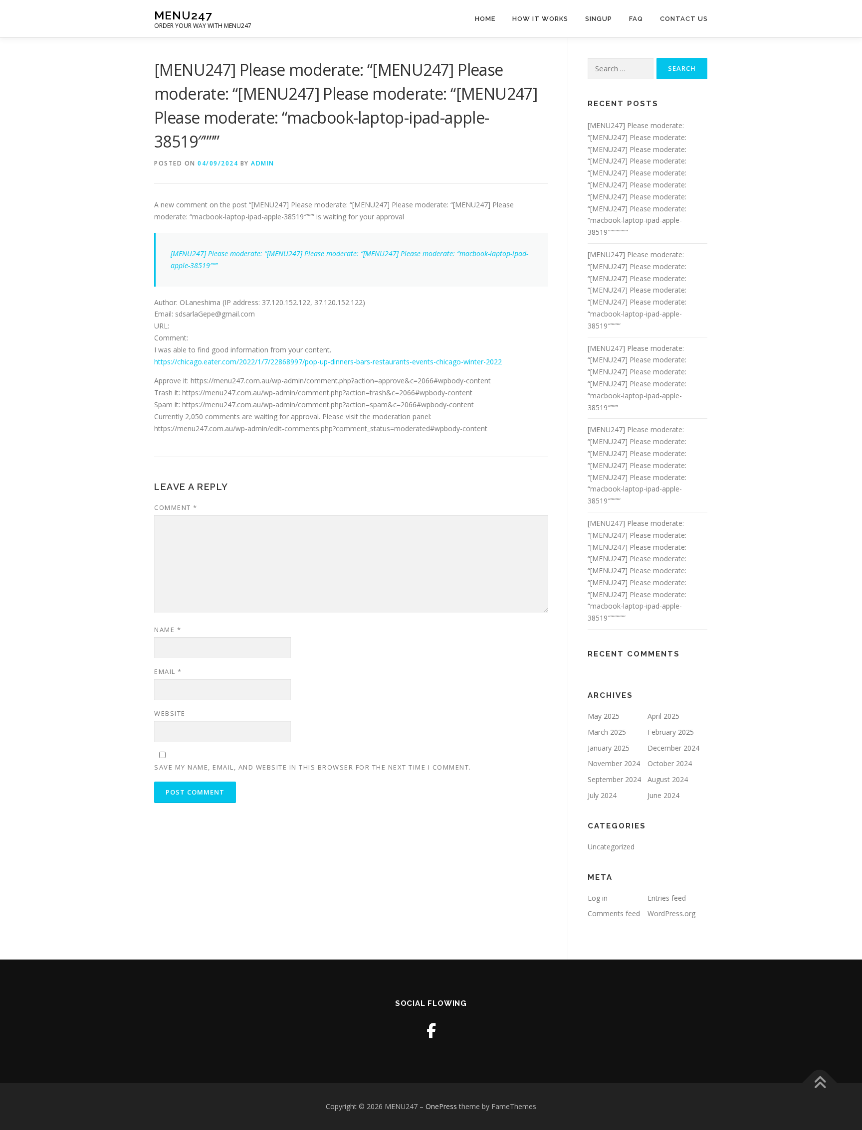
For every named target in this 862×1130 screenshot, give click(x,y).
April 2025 (663, 716)
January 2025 (609, 748)
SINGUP (598, 18)
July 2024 (602, 795)
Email (168, 671)
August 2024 (667, 779)
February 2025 (670, 732)
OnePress (441, 1106)
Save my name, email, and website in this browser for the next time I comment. (312, 767)
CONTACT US (684, 18)
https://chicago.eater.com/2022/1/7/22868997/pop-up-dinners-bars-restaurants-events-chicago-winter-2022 (328, 361)
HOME (485, 18)
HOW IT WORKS (540, 18)
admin (262, 163)
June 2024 (663, 795)
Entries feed (666, 898)
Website (170, 713)
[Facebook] (431, 1030)
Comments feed (614, 913)
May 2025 (604, 716)
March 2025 (607, 732)
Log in (598, 898)
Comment (176, 507)
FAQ (636, 18)
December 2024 (673, 748)
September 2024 (614, 779)
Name (167, 629)
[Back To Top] (820, 1083)
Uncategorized (611, 846)
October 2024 (669, 763)
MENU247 (183, 15)
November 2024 (614, 763)
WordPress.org (671, 913)
